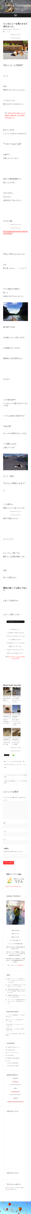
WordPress (21, 1212)
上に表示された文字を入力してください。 (13, 851)
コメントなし (8, 31)
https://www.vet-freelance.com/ (13, 886)
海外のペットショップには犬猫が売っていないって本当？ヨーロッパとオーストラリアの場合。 (16, 980)
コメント (5, 800)
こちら (8, 1189)
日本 (9, 1060)
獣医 (5, 767)
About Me (20, 965)
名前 (4, 823)
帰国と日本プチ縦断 (13, 1065)
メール (4, 831)
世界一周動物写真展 (13, 1063)
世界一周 (18, 764)
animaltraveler (8, 29)
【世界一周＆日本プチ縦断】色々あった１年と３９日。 (16, 699)
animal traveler (9, 764)
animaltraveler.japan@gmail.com (15, 1101)
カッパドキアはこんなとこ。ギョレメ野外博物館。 (15, 776)
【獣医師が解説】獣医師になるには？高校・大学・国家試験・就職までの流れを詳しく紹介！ (16, 991)
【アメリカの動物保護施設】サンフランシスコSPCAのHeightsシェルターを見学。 (7, 719)
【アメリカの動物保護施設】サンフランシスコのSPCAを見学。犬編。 (7, 741)
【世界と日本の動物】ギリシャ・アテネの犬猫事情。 (15, 781)
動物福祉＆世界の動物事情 (13, 1058)
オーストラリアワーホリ (13, 1052)
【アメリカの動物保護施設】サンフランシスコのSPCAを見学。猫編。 (16, 741)
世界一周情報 (10, 1055)
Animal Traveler (15, 5)
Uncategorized (16, 761)
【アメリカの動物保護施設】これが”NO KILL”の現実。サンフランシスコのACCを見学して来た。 (16, 720)
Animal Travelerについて (14, 1047)
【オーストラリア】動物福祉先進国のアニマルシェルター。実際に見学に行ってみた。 (16, 1001)
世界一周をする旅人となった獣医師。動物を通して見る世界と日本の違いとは (15, 115)
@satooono (15, 1081)
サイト (4, 839)
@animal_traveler (15, 1091)
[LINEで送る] (13, 755)
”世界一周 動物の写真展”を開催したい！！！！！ (7, 699)
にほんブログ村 (15, 658)
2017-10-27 (17, 29)
